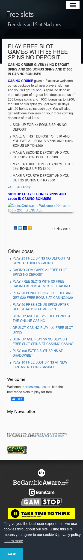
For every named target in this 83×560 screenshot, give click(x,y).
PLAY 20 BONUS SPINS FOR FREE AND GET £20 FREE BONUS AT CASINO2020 (43, 295)
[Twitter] (20, 228)
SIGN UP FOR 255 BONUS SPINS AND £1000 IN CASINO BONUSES (37, 196)
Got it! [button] (11, 554)
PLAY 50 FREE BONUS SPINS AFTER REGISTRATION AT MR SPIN (41, 306)
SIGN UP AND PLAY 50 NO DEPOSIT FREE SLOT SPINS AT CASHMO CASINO (43, 341)
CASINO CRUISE (20, 80)
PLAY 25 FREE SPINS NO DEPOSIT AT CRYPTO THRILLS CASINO (42, 260)
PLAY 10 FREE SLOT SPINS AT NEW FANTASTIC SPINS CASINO (40, 364)
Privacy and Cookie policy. (50, 436)
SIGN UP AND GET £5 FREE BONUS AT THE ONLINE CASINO (42, 318)
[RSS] (30, 228)
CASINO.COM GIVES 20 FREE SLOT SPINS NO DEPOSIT (40, 272)
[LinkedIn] (25, 228)
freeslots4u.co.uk (37, 386)
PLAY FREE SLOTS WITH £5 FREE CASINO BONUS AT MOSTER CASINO (41, 283)
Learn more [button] (13, 541)
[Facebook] (15, 228)
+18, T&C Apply (19, 187)
